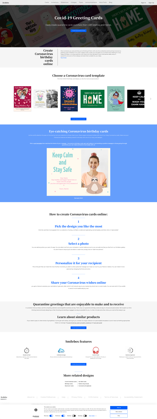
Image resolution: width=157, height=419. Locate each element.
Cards (47, 2)
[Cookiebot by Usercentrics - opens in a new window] (36, 417)
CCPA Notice (93, 397)
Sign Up (151, 3)
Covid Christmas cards (73, 323)
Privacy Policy (77, 397)
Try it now (63, 57)
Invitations (54, 2)
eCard (71, 310)
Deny (119, 415)
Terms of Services (111, 397)
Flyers (81, 2)
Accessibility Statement (133, 397)
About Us (30, 397)
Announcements (91, 2)
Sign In (143, 3)
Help (63, 397)
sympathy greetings (85, 323)
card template (38, 143)
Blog (110, 2)
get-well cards (98, 323)
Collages (74, 2)
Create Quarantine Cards (78, 30)
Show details (92, 415)
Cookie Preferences (48, 397)
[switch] (63, 416)
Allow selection (119, 411)
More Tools (103, 2)
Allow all (119, 407)
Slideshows (64, 2)
